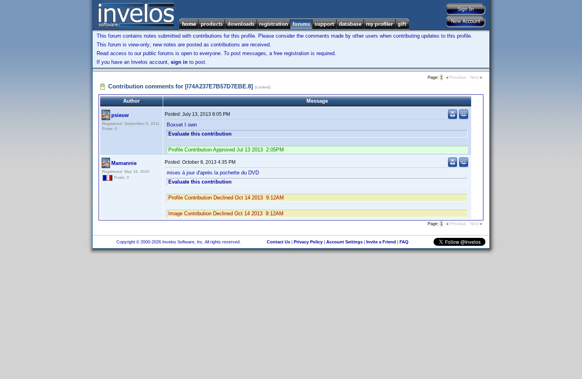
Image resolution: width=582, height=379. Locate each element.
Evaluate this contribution (200, 134)
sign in (179, 62)
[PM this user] (452, 118)
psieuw (120, 115)
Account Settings (344, 241)
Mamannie (124, 163)
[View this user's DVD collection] (463, 118)
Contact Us (278, 241)
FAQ (404, 241)
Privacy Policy (308, 241)
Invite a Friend (381, 241)
